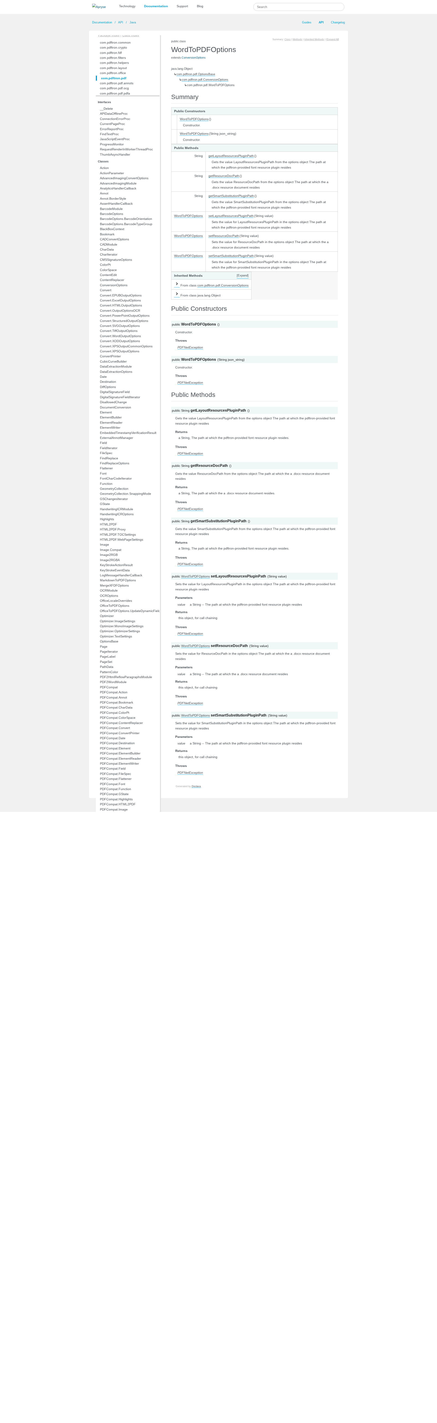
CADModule (108, 244)
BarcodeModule (111, 209)
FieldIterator (108, 448)
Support (182, 6)
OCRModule (109, 590)
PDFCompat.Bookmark (116, 702)
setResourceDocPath (223, 236)
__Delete (106, 108)
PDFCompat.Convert (115, 728)
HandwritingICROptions (117, 514)
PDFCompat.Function (115, 789)
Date (103, 376)
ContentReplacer (112, 280)
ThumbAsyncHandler (115, 154)
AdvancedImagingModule (118, 183)
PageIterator (109, 651)
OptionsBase (109, 641)
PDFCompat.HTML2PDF (118, 804)
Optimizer (107, 616)
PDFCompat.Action (113, 692)
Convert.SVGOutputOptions (120, 326)
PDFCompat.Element (115, 748)
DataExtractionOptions (116, 371)
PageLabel (107, 656)
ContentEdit (108, 275)
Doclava (196, 786)
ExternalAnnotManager (116, 438)
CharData (107, 249)
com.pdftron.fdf (111, 53)
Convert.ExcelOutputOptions (120, 300)
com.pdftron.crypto (113, 47)
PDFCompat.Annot (113, 697)
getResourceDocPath (223, 176)
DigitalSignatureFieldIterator (120, 397)
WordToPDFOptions (194, 119)
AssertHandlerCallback (116, 203)
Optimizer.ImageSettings (117, 621)
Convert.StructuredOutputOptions (124, 321)
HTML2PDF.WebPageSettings (121, 539)
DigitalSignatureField (115, 392)
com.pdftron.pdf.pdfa (115, 93)
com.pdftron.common (115, 42)
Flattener (106, 468)
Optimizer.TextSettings (116, 636)
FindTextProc (109, 134)
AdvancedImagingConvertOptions (124, 178)
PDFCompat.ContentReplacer (121, 723)
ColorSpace (108, 270)
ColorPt (105, 264)
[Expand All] (332, 39)
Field (103, 443)
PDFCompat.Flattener (116, 779)
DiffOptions (108, 387)
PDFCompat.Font (112, 784)
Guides (306, 22)
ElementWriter (110, 427)
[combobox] (298, 7)
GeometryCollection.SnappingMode (125, 493)
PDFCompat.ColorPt (114, 712)
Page (103, 646)
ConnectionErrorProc (115, 119)
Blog (200, 6)
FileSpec (106, 453)
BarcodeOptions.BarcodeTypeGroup (126, 224)
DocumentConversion (115, 407)
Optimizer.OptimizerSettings (120, 631)
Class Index (130, 35)
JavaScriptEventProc (115, 139)
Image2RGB (109, 555)
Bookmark (107, 234)
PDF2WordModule (113, 682)
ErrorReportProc (112, 129)
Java (132, 22)
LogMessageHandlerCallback (121, 575)
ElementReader (111, 422)
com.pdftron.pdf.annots (116, 83)
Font (103, 473)
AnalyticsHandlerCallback (118, 188)
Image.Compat (110, 550)
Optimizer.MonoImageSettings (121, 626)
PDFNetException (190, 347)
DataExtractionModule (116, 366)
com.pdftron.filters (113, 58)
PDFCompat (109, 687)
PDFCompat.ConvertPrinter (120, 733)
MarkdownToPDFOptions (118, 580)
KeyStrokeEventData (115, 570)
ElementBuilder (111, 417)
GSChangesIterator (114, 499)
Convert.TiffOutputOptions (118, 331)
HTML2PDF (108, 524)
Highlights (107, 519)
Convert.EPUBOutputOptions (121, 295)
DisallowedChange (113, 402)
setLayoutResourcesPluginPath (231, 216)
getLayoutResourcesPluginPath (231, 156)
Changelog (338, 22)
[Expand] (243, 275)
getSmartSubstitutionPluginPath (231, 196)
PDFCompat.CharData (116, 707)
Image (104, 544)
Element (106, 412)
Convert (105, 290)
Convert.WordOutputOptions (120, 336)
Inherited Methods (314, 39)
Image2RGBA (110, 560)
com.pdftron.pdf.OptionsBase (195, 74)
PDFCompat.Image (114, 809)
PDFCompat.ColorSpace (117, 717)
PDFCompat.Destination (117, 743)
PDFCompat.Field (113, 768)
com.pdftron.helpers (114, 63)
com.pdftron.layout (113, 68)
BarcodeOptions (111, 214)
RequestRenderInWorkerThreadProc (126, 149)
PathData (106, 667)
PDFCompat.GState (114, 794)
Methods (297, 39)
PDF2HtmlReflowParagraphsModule (126, 677)
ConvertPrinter (110, 356)
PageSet (106, 662)
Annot (104, 193)
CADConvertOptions (114, 239)
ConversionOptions (113, 285)
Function (106, 483)
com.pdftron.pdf (113, 78)
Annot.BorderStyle (113, 198)
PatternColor (109, 672)
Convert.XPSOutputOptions (119, 351)
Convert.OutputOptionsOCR (120, 310)
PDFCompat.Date (112, 738)
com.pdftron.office (113, 73)
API (120, 22)
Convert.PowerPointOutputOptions (125, 315)
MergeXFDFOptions (114, 585)
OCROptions (109, 595)
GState (105, 504)
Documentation (156, 6)
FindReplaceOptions (114, 463)
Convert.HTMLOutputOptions (121, 305)
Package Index (108, 35)
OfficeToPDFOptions (114, 605)
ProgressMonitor (112, 144)
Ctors (288, 39)
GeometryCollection (114, 488)
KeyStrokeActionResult (116, 565)
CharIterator (108, 254)
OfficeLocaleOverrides (116, 600)
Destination (108, 381)
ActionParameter (112, 173)
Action (104, 168)
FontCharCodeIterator (116, 478)
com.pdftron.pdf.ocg (114, 88)
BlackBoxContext (112, 229)
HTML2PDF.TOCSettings (118, 534)
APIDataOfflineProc (114, 113)
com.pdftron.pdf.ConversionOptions (205, 79)
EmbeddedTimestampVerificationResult (128, 433)
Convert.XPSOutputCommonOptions (126, 346)
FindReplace (109, 458)
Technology (127, 6)
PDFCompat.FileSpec (115, 774)
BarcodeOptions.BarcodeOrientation (126, 219)
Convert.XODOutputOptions (120, 341)
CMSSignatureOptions (116, 259)
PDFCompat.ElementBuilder (120, 753)
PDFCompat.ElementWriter (119, 763)
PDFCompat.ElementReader (120, 758)
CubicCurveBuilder (113, 361)
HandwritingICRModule (116, 509)
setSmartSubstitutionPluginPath (231, 256)
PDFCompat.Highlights (116, 799)
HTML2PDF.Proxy (113, 529)
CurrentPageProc (112, 124)
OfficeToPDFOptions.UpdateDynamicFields (131, 611)
